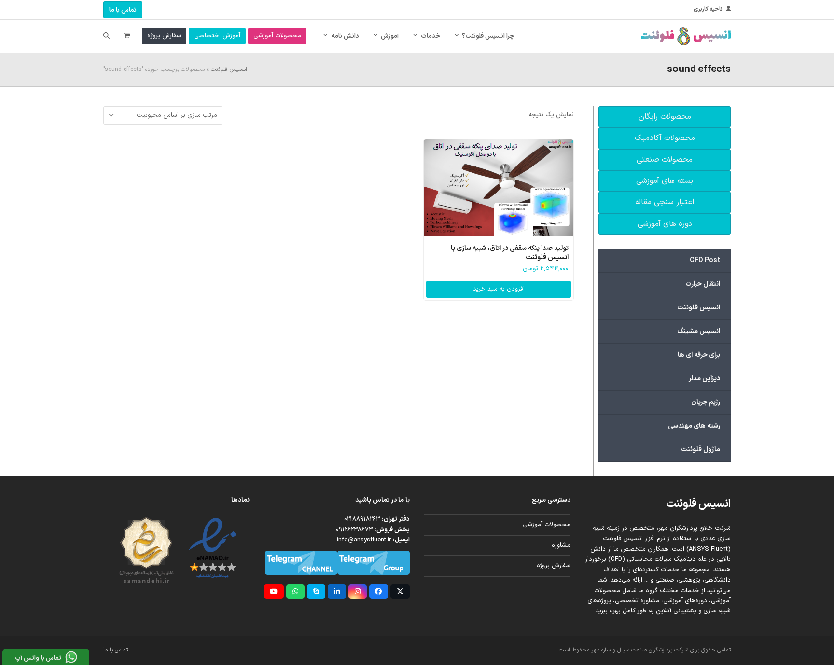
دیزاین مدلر (704, 379)
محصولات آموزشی (546, 524)
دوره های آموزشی (665, 224)
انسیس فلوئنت (229, 69)
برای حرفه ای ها (699, 355)
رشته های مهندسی (694, 426)
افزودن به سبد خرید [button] (499, 289)
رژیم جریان (705, 402)
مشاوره (561, 545)
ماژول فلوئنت (700, 449)
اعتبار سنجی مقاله (664, 202)
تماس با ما (123, 10)
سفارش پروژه (553, 565)
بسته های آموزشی (664, 181)
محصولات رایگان (665, 117)
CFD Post (705, 260)
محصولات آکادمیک (665, 138)
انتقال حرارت (702, 284)
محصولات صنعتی (665, 160)
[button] (127, 36)
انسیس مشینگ (698, 331)
